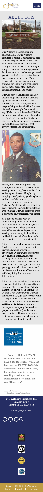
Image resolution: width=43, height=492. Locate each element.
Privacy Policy (21, 427)
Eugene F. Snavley (11, 391)
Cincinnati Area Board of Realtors (17, 393)
